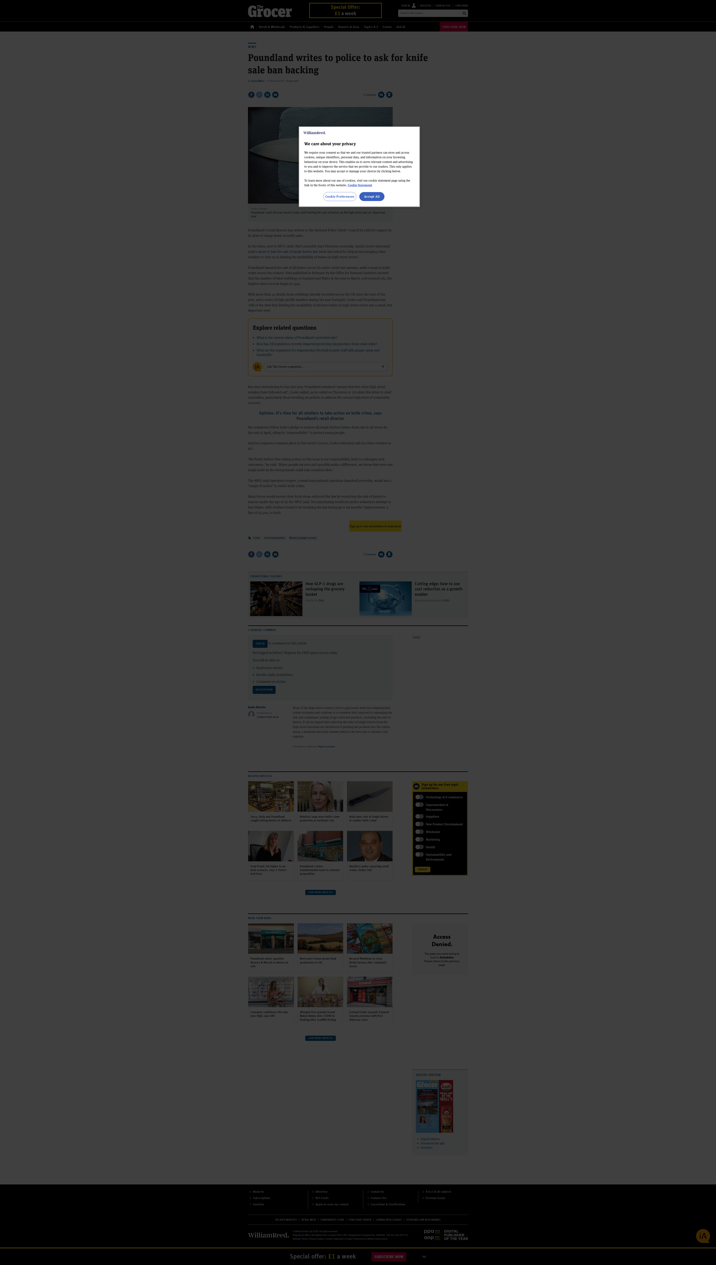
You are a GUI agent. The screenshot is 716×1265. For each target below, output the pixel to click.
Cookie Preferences (339, 196)
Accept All (372, 196)
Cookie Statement (360, 185)
